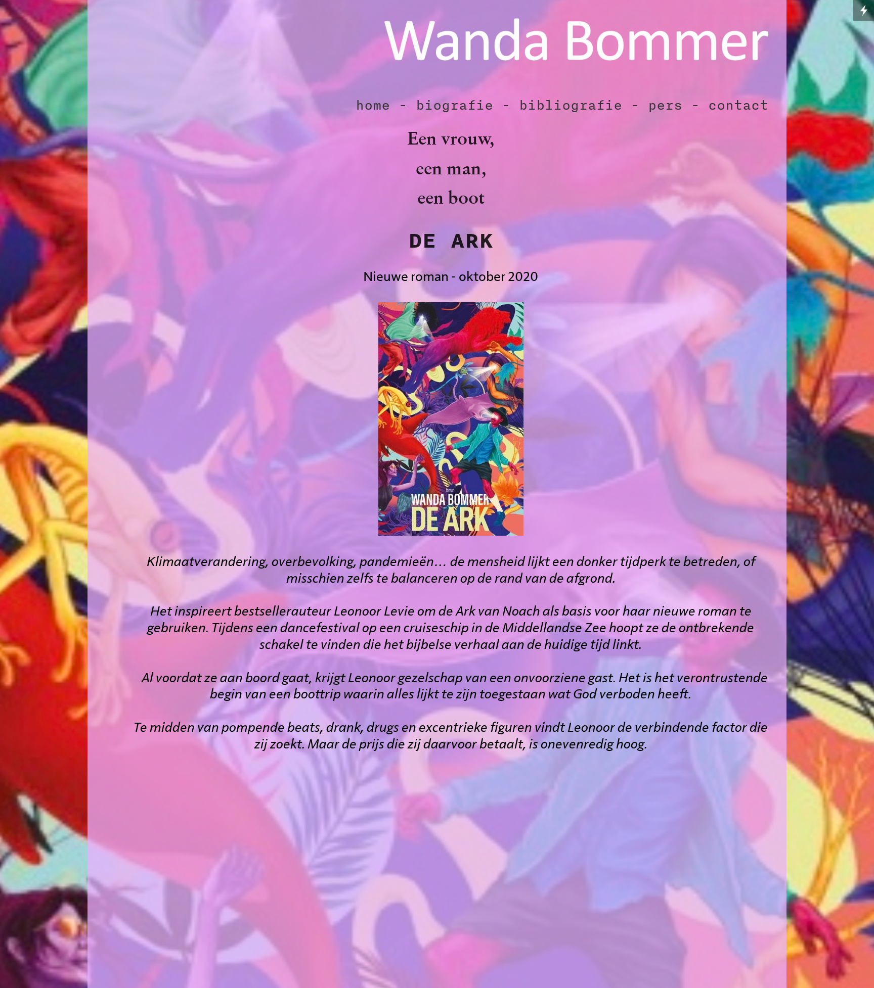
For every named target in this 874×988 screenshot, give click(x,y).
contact (738, 105)
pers (665, 105)
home (373, 105)
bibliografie (570, 105)
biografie (454, 105)
